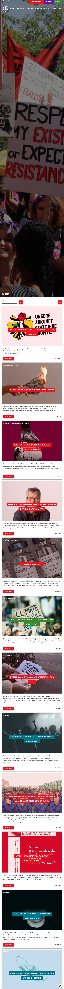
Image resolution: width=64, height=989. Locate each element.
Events (57, 2)
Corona (6, 715)
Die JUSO (12, 8)
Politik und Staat (9, 655)
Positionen (20, 8)
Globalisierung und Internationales (16, 423)
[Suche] (21, 302)
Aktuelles (29, 8)
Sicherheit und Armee (10, 365)
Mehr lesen (8, 358)
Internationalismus (10, 540)
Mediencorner (11, 0)
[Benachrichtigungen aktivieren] (60, 302)
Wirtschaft (7, 483)
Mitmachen (38, 8)
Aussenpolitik (8, 775)
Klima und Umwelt (9, 598)
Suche (3, 300)
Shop (4, 0)
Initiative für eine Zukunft (53, 8)
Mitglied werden (36, 2)
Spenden (49, 2)
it (22, 1)
